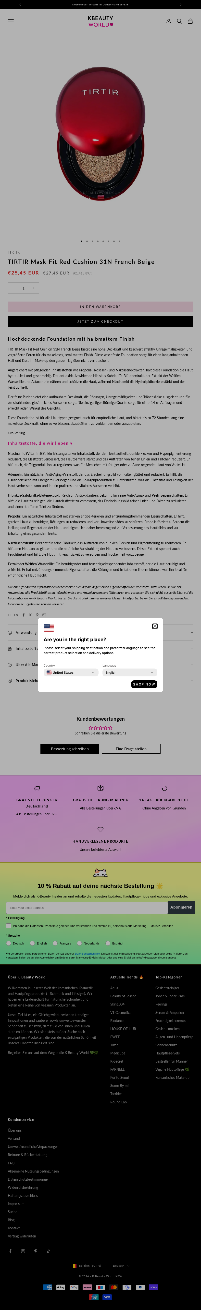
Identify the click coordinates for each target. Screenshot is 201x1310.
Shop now (144, 684)
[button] (154, 626)
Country (49, 665)
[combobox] (60, 672)
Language (109, 665)
